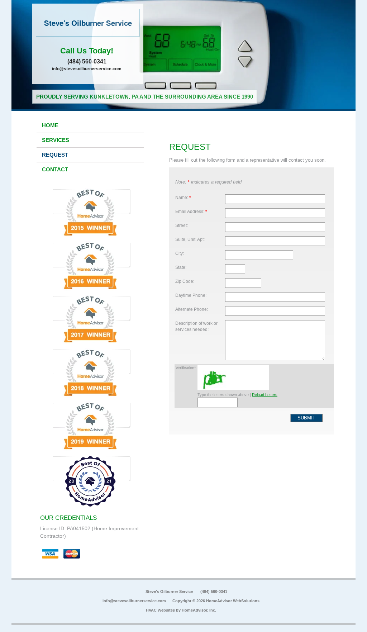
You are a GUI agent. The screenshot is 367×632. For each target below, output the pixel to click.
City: (179, 253)
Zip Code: (184, 281)
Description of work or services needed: (196, 326)
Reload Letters (264, 395)
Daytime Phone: (190, 295)
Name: (183, 197)
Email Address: (191, 211)
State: (180, 267)
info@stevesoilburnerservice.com (86, 68)
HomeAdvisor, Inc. (199, 610)
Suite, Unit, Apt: (190, 239)
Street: (181, 225)
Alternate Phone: (191, 309)
